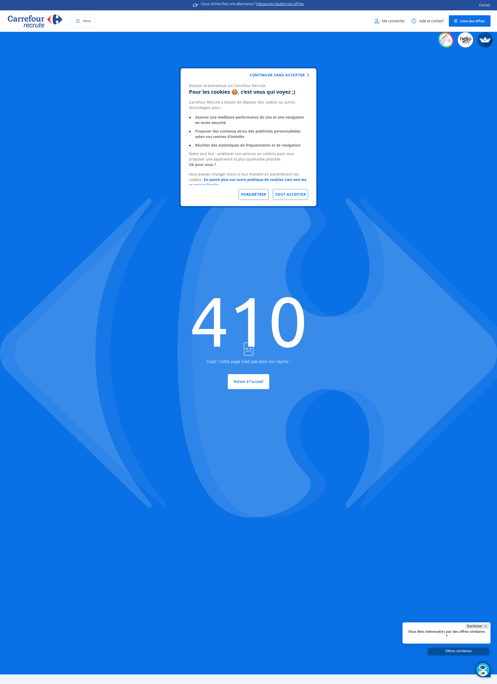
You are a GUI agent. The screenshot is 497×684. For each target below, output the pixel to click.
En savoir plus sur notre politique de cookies (243, 179)
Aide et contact (431, 21)
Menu (87, 21)
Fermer (485, 5)
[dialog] (248, 137)
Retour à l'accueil (248, 382)
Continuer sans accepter (277, 74)
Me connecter (393, 21)
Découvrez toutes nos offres (280, 4)
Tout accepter (290, 194)
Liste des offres (472, 21)
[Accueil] (35, 20)
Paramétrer (253, 194)
